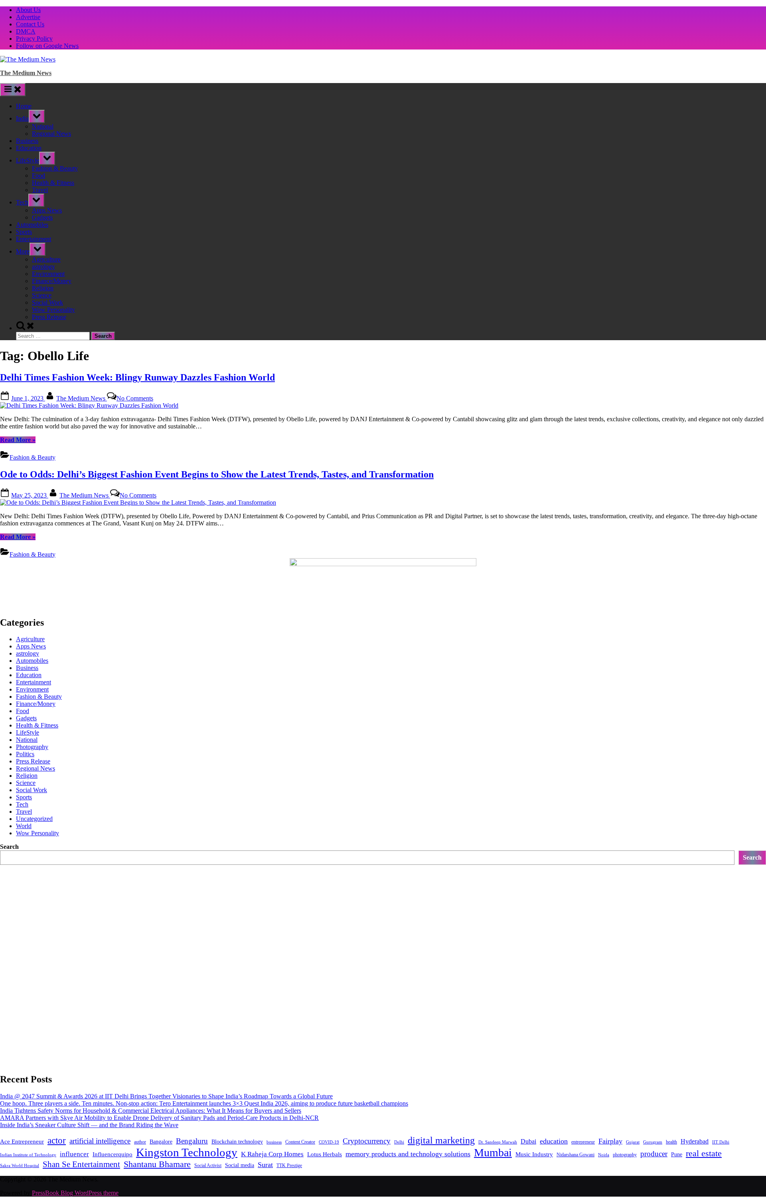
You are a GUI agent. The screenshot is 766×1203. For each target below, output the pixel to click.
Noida (603, 1155)
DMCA (26, 31)
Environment (48, 273)
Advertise (28, 17)
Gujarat (633, 1142)
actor (56, 1140)
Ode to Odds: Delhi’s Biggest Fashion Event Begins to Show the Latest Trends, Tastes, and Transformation (217, 474)
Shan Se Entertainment (81, 1164)
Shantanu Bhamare (157, 1164)
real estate (704, 1153)
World (24, 825)
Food (38, 175)
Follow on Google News (47, 45)
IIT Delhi (720, 1142)
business (274, 1142)
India (22, 118)
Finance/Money (51, 280)
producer (653, 1153)
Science (41, 295)
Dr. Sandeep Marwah (497, 1142)
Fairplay (610, 1141)
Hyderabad (695, 1141)
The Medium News (25, 72)
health (671, 1142)
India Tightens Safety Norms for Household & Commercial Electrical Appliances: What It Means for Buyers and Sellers (150, 1110)
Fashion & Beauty (55, 168)
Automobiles (32, 224)
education (554, 1141)
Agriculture (46, 259)
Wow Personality (53, 309)
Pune (676, 1154)
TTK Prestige (289, 1165)
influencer (74, 1154)
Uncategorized (34, 818)
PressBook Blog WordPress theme (75, 1192)
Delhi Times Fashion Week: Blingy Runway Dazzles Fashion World (137, 377)
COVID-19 (329, 1142)
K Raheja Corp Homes (272, 1154)
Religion (42, 288)
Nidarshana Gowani (575, 1154)
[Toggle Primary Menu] (13, 89)
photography (625, 1154)
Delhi (399, 1142)
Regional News (51, 133)
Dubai (528, 1141)
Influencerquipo (112, 1154)
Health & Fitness (53, 182)
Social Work (47, 302)
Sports (24, 231)
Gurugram (652, 1142)
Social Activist (207, 1165)
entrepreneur (583, 1142)
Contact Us (30, 24)
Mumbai (493, 1152)
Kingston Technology (186, 1152)
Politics (25, 754)
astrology (43, 266)
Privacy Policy (34, 38)
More (23, 251)
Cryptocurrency (367, 1141)
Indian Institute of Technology (28, 1155)
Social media (239, 1165)
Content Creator (300, 1142)
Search (9, 846)
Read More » (18, 439)
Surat (265, 1165)
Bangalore (161, 1142)
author (140, 1142)
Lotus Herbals (324, 1154)
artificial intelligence (99, 1141)
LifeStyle (27, 160)
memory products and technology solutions (407, 1154)
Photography (32, 746)
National (42, 126)
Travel (40, 189)
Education (28, 148)
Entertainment (33, 239)
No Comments (134, 398)
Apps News (47, 210)
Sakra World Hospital (19, 1165)
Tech (22, 202)
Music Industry (534, 1154)
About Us (28, 9)
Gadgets (42, 217)
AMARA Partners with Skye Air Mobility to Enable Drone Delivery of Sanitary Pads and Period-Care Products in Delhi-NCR (159, 1117)
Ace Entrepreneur (22, 1141)
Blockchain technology (237, 1142)
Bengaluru (192, 1141)
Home (24, 106)
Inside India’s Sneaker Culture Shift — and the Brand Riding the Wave (89, 1125)
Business (27, 140)
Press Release (49, 316)
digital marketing (441, 1140)
